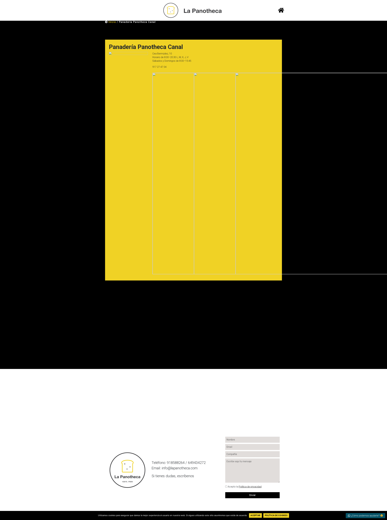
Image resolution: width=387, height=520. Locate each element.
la (245, 486)
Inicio (112, 22)
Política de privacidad (250, 486)
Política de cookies (276, 515)
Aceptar (255, 515)
